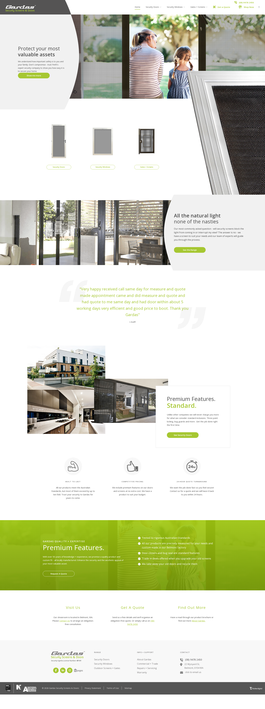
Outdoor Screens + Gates (107, 668)
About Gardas (144, 659)
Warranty (142, 672)
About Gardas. (198, 620)
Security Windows (103, 663)
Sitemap (128, 688)
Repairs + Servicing (147, 668)
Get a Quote (223, 7)
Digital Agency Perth (256, 688)
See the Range (190, 250)
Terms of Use (113, 688)
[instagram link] (69, 670)
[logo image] (21, 9)
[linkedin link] (63, 670)
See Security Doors (183, 435)
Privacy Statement (93, 688)
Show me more (34, 75)
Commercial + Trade (147, 663)
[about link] (151, 361)
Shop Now (248, 7)
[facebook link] (56, 670)
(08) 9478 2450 (193, 659)
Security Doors (101, 659)
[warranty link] (217, 361)
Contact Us (64, 620)
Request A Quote (59, 573)
